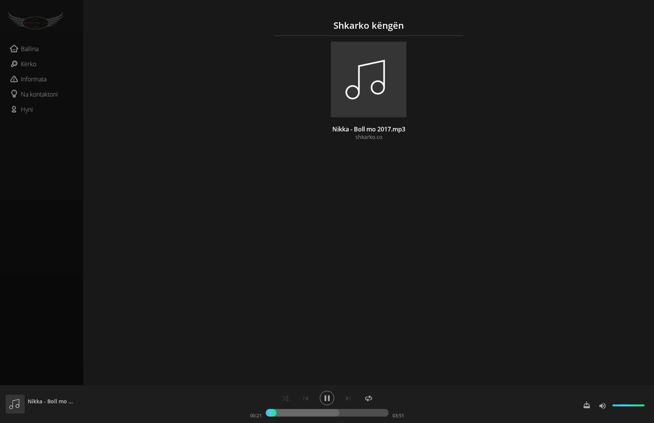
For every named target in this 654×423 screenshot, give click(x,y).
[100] (602, 406)
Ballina (30, 49)
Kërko (28, 64)
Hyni (27, 109)
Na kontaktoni (39, 94)
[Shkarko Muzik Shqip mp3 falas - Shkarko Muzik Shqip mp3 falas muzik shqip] (41, 20)
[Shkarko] (587, 405)
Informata (34, 79)
